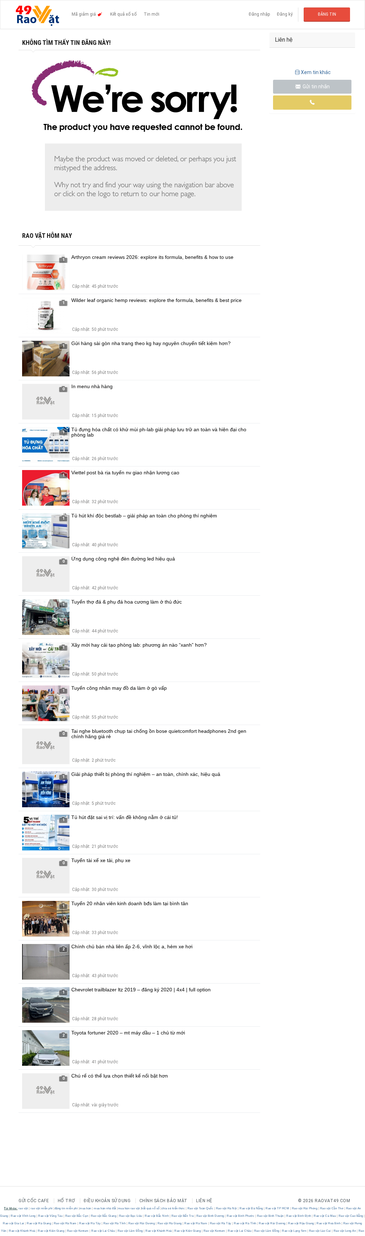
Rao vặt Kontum (77, 1230)
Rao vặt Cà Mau (325, 1215)
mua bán (85, 1208)
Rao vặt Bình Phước (240, 1215)
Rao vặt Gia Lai (14, 1223)
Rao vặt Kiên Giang (51, 1230)
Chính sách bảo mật (163, 1200)
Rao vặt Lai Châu (103, 1230)
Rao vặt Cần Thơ (331, 1208)
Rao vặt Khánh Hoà (22, 1230)
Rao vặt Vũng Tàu (50, 1215)
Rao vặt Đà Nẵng (251, 1208)
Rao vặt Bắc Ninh (157, 1215)
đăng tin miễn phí (66, 1208)
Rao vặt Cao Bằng (351, 1215)
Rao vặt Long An (345, 1230)
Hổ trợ (66, 1200)
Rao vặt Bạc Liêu (130, 1215)
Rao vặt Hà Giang (39, 1223)
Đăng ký (285, 14)
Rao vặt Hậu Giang (301, 1223)
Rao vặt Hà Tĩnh (114, 1223)
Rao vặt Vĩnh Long (23, 1215)
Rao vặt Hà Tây (90, 1223)
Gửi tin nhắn (316, 86)
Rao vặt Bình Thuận (270, 1215)
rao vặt (23, 1208)
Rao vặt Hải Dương (141, 1223)
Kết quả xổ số (123, 14)
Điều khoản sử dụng (107, 1200)
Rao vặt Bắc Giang (103, 1215)
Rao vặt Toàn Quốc (200, 1208)
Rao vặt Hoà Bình (328, 1223)
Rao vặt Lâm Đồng (130, 1230)
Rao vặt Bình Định (299, 1215)
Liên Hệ (204, 1200)
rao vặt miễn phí (42, 1208)
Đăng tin (327, 14)
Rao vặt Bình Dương (210, 1215)
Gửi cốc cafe (34, 1200)
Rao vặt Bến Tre (182, 1215)
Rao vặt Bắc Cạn (76, 1215)
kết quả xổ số (151, 1208)
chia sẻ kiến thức (173, 1208)
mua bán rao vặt (129, 1208)
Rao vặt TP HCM (277, 1208)
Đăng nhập (259, 14)
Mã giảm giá (84, 14)
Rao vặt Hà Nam (65, 1223)
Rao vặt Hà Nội (226, 1208)
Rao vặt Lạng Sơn (294, 1230)
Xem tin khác (316, 72)
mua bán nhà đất (105, 1208)
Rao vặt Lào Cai (320, 1230)
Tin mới (151, 14)
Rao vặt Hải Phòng (304, 1208)
